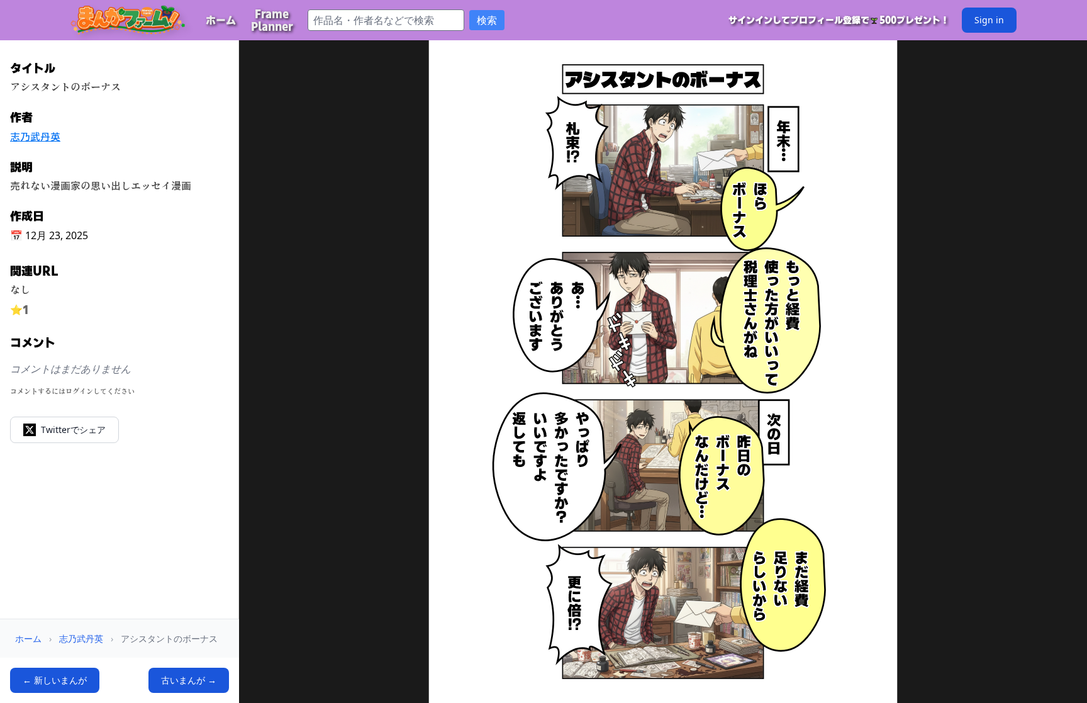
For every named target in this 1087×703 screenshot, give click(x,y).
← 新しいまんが (55, 680)
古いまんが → (188, 680)
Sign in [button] (989, 20)
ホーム (28, 638)
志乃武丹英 (35, 137)
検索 (487, 20)
